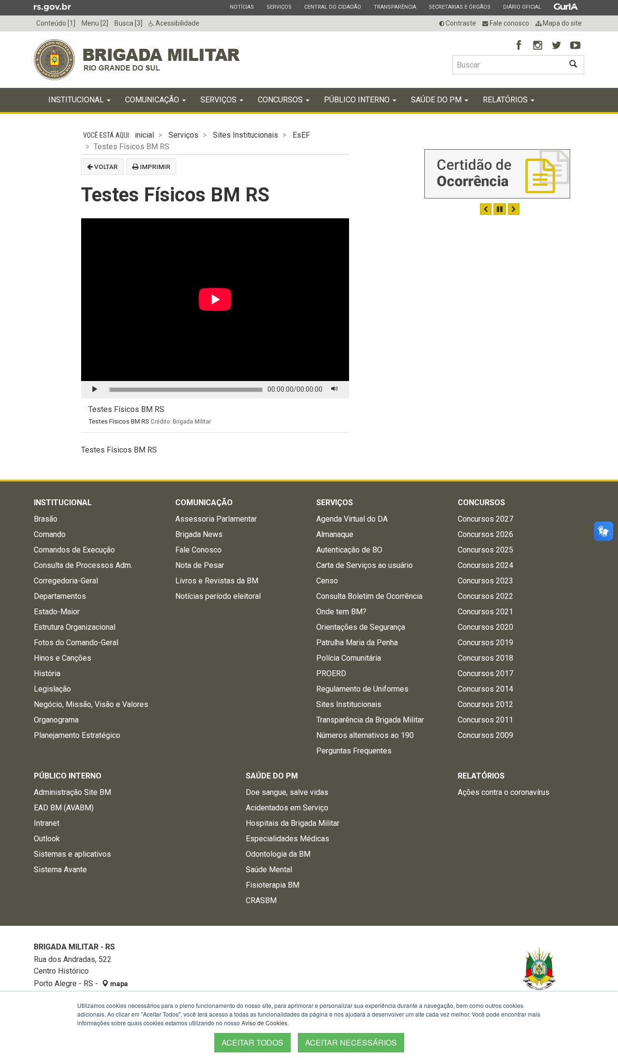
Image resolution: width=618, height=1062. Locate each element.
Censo (327, 580)
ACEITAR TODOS (252, 1042)
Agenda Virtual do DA (352, 519)
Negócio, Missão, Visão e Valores (91, 704)
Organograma (56, 719)
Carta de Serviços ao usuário (364, 565)
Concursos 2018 (485, 658)
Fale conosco (508, 23)
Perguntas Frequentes (354, 750)
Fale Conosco (198, 549)
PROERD (331, 673)
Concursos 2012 (485, 704)
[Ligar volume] (334, 389)
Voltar (105, 166)
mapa (118, 984)
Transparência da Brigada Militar (370, 719)
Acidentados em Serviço (287, 807)
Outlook (47, 838)
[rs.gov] (52, 7)
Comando (50, 534)
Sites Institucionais (245, 135)
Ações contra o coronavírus (503, 792)
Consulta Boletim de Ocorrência (369, 596)
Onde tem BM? (341, 611)
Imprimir (154, 166)
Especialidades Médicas (287, 838)
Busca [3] (128, 23)
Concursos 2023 (485, 580)
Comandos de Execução (74, 549)
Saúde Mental (269, 869)
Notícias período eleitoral (218, 596)
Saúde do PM (437, 99)
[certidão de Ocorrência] (497, 174)
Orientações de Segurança (360, 627)
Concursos (281, 99)
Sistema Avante (60, 869)
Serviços (279, 6)
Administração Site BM (72, 792)
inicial (144, 135)
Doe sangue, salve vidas (287, 792)
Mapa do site (561, 23)
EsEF (301, 135)
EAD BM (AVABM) (64, 807)
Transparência (394, 6)
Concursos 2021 (485, 611)
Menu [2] (95, 23)
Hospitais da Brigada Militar (292, 823)
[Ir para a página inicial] (137, 59)
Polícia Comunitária (348, 658)
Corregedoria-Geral (66, 580)
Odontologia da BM (278, 854)
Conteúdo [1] (55, 23)
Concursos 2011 (485, 719)
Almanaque (334, 534)
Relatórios (506, 99)
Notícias (241, 6)
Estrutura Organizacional (74, 627)
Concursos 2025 (485, 549)
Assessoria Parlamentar (216, 519)
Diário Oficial (522, 6)
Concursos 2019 (485, 642)
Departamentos (60, 596)
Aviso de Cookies (264, 1023)
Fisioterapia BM (272, 885)
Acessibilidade (176, 23)
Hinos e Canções (62, 658)
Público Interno (358, 99)
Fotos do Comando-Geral (76, 642)
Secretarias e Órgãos (459, 6)
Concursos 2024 (485, 565)
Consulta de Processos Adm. (83, 565)
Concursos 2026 (485, 534)
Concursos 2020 (485, 627)
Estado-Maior (57, 611)
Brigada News (199, 534)
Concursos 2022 (485, 596)
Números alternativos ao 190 (365, 735)
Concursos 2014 (485, 689)
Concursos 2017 (485, 673)
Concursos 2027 (485, 519)
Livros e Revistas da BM (216, 580)
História (47, 673)
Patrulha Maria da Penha (357, 642)
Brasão (45, 519)
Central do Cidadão (332, 6)
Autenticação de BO (349, 549)
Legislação (52, 689)
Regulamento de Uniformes (362, 689)
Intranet (46, 823)
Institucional (77, 99)
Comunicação (153, 99)
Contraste (460, 23)
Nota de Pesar (199, 565)
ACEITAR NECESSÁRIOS (351, 1042)
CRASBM (261, 900)
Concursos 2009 (485, 735)
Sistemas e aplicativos (72, 854)
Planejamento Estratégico (77, 735)
